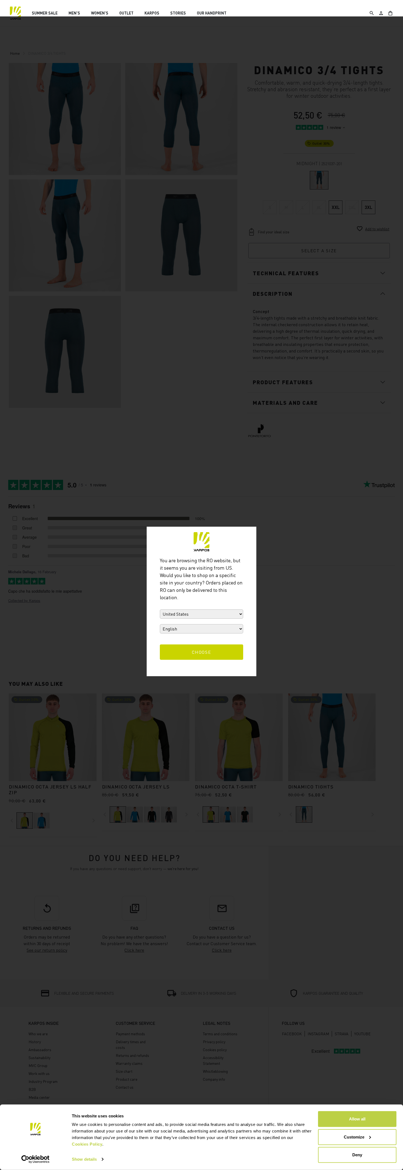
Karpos (151, 13)
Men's (74, 13)
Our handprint (211, 13)
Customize (354, 1136)
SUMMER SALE (45, 13)
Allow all (357, 1119)
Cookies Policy (87, 1144)
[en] (15, 13)
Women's (99, 13)
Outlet (126, 13)
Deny (357, 1154)
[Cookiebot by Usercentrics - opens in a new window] (35, 1159)
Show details (84, 1159)
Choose (201, 652)
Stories (178, 13)
